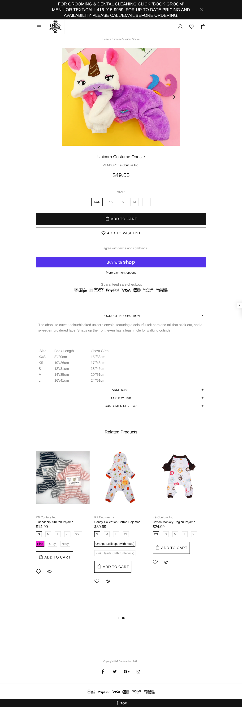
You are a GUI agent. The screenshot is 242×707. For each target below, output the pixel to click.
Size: (121, 192)
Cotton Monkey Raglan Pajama (174, 522)
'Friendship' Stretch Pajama (54, 522)
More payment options (121, 272)
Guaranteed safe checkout (121, 284)
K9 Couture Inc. (55, 27)
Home (106, 39)
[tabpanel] (63, 515)
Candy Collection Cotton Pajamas (117, 522)
